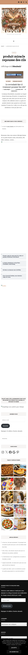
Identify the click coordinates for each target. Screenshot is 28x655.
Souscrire (5, 426)
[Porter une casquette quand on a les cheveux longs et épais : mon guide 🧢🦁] (20, 497)
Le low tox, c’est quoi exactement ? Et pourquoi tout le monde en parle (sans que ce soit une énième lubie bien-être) (14, 545)
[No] (26, 647)
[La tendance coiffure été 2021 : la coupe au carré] (20, 484)
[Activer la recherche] (26, 2)
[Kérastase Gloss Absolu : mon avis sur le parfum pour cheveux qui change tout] (20, 524)
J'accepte (14, 647)
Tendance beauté (17, 81)
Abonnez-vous (7, 606)
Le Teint (8, 81)
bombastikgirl (7, 89)
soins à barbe (10, 126)
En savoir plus (14, 651)
